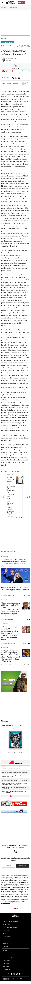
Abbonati (21, 2)
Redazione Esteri (11, 517)
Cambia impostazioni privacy (11, 927)
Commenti (6, 78)
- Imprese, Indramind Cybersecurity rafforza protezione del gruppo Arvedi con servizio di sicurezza (14, 771)
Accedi (8, 866)
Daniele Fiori (6, 665)
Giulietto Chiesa (11, 58)
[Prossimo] (28, 497)
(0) (21, 517)
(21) (29, 643)
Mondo (4, 38)
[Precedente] (3, 497)
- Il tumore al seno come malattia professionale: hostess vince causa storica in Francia (14, 767)
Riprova (15, 908)
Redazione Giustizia (8, 643)
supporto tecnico (5, 903)
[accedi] (28, 2)
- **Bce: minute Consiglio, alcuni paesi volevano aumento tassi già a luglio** (15, 775)
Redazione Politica (7, 595)
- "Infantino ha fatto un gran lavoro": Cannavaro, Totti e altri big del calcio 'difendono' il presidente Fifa (14, 780)
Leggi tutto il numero (15, 752)
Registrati (22, 866)
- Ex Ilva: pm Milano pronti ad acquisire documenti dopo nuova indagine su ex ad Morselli (15, 784)
